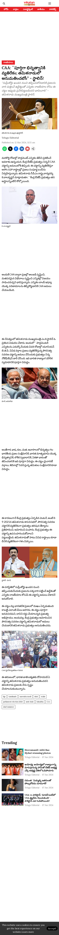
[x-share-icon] (10, 150)
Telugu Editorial (10, 137)
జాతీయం (41, 9)
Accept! (52, 928)
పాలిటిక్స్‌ (52, 9)
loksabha (40, 702)
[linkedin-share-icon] (21, 150)
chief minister (8, 707)
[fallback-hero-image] (12, 754)
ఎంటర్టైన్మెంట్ (28, 9)
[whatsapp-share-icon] (4, 150)
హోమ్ (6, 9)
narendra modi (25, 697)
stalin (43, 697)
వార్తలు (15, 9)
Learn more (28, 931)
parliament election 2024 (13, 702)
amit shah (30, 702)
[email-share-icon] (27, 150)
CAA (48, 702)
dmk (36, 697)
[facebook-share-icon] (16, 150)
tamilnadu (12, 697)
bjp (4, 697)
